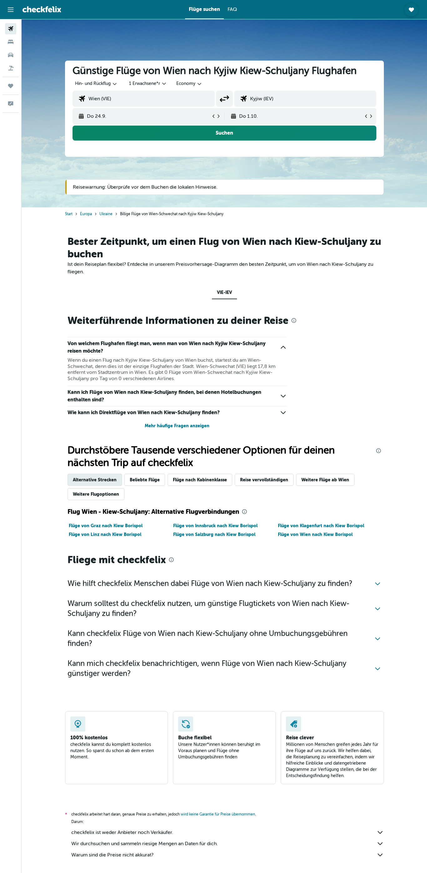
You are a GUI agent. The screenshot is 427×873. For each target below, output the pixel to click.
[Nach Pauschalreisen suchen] (11, 68)
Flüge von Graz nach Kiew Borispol (106, 525)
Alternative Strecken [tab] (95, 479)
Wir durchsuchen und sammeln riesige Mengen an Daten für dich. (144, 843)
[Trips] (11, 86)
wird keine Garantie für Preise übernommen (218, 814)
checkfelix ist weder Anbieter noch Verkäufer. (122, 832)
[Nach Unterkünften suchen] (11, 42)
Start (69, 214)
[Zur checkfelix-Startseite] (42, 9)
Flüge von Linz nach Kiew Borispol (105, 534)
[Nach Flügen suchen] (11, 28)
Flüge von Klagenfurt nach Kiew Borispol (321, 525)
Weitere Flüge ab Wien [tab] (325, 479)
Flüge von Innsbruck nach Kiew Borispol (215, 525)
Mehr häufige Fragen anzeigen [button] (177, 425)
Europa (86, 214)
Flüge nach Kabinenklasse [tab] (200, 479)
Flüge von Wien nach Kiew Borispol (315, 534)
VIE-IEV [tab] (224, 292)
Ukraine (106, 214)
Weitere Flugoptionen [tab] (96, 494)
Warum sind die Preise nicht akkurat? (112, 855)
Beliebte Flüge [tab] (145, 479)
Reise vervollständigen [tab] (264, 479)
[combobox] (96, 84)
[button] (11, 10)
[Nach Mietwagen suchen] (11, 55)
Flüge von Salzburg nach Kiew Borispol (214, 534)
